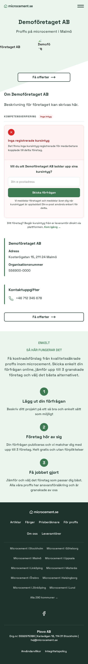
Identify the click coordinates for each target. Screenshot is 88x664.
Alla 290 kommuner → (44, 597)
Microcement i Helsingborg (60, 578)
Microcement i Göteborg (62, 548)
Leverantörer (51, 533)
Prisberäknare (49, 522)
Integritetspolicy (56, 651)
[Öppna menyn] (80, 6)
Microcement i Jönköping (29, 587)
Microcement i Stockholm (26, 548)
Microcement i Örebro (25, 578)
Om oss (32, 533)
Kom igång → (52, 227)
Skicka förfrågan (44, 192)
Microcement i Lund (62, 587)
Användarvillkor (31, 651)
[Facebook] (44, 613)
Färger (30, 522)
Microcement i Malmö (27, 558)
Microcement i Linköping (27, 568)
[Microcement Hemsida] (18, 6)
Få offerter (41, 77)
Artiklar (15, 522)
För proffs (71, 522)
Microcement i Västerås (61, 568)
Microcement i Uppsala (60, 558)
